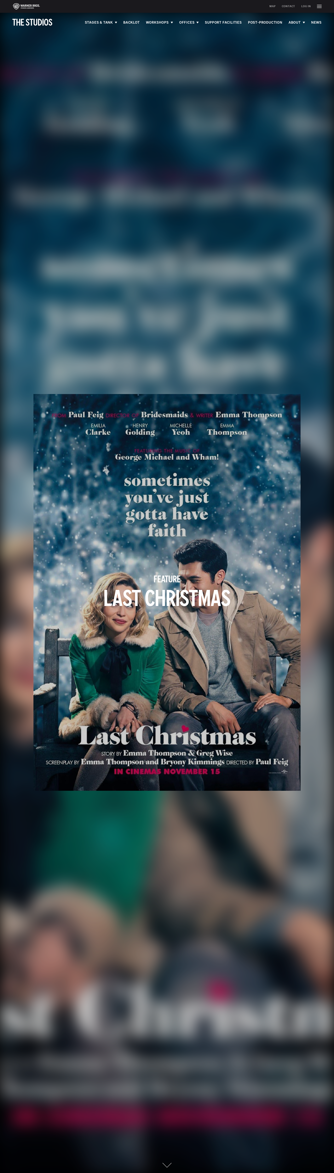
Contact (288, 6)
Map (272, 6)
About (295, 22)
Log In (306, 6)
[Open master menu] (319, 6)
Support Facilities (223, 22)
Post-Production (265, 22)
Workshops (157, 22)
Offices (187, 22)
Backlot (131, 22)
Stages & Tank (99, 22)
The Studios (32, 22)
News (316, 22)
